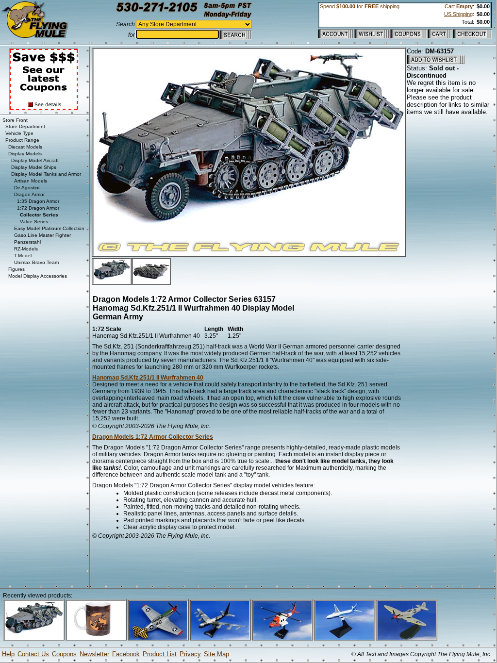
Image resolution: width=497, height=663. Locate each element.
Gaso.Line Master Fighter (42, 235)
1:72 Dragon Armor (38, 208)
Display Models (25, 153)
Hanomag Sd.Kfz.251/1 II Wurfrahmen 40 (147, 377)
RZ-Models (26, 248)
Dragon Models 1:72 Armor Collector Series (152, 436)
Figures (16, 269)
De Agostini (26, 187)
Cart (459, 6)
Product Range (22, 140)
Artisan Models (30, 180)
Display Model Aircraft (35, 160)
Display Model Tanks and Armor (46, 174)
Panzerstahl (27, 242)
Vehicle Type (19, 133)
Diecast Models (25, 146)
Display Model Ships (33, 167)
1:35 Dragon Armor (38, 201)
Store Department (25, 126)
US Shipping (458, 14)
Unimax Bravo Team (36, 262)
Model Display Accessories (37, 276)
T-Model (23, 255)
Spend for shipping (359, 6)
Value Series (34, 221)
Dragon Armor (29, 194)
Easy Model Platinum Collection (49, 228)
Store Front (15, 120)
